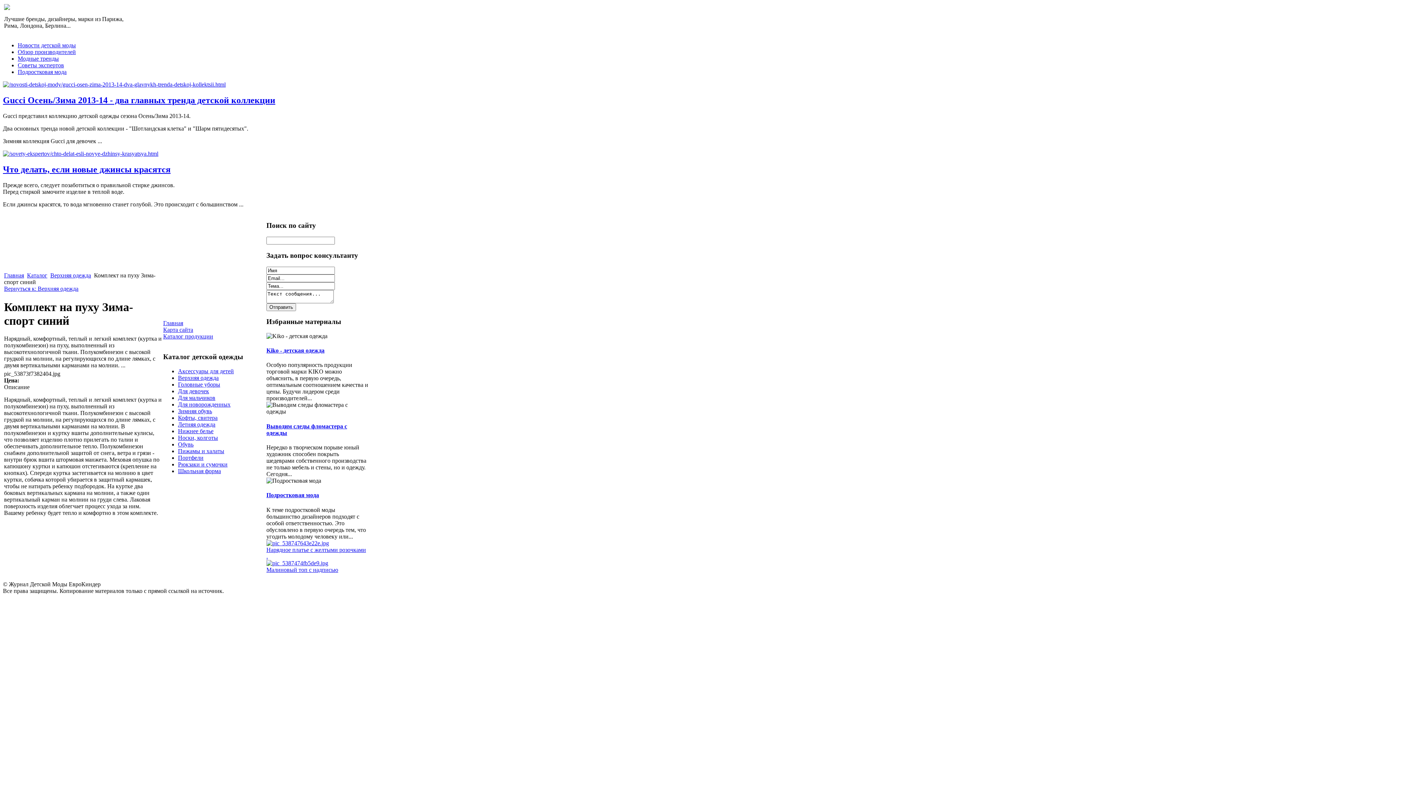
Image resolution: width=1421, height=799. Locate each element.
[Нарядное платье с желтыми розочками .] (297, 543)
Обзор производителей (47, 52)
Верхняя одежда (70, 275)
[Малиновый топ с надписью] (297, 563)
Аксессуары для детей (206, 371)
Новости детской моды (47, 45)
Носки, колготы (198, 438)
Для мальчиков (196, 398)
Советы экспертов (41, 65)
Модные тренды (38, 58)
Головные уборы (199, 384)
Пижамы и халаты (201, 451)
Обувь (186, 444)
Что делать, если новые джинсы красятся (87, 169)
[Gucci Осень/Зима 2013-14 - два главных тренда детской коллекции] (114, 84)
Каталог (37, 275)
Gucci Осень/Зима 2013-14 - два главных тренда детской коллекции (139, 100)
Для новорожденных (204, 404)
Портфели (191, 458)
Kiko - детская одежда (295, 350)
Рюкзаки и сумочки (203, 464)
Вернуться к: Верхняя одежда (41, 289)
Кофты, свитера (198, 418)
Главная (14, 275)
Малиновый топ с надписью (302, 570)
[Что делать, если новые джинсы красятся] (80, 154)
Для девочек (193, 391)
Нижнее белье (196, 431)
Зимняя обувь (195, 411)
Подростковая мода (42, 72)
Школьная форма (199, 471)
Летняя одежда (196, 424)
